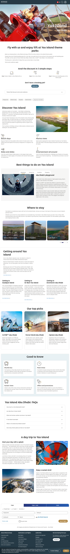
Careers (2, 539)
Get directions (6, 275)
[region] (35, 551)
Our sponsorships (4, 541)
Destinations (21, 537)
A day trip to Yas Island (38, 99)
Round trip (6, 509)
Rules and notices (39, 546)
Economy (21, 509)
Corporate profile (4, 535)
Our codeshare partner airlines (7, 543)
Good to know (28, 99)
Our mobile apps (39, 541)
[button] (58, 2)
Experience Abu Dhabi (23, 544)
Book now (35, 86)
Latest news (3, 537)
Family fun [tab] (31, 172)
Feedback (56, 539)
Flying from (6, 512)
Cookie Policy (19, 550)
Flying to (39, 512)
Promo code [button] (5, 521)
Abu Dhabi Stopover (22, 546)
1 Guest (14, 509)
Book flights (20, 535)
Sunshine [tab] (39, 172)
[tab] (12, 505)
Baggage (37, 537)
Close (66, 550)
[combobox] (6, 509)
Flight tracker (21, 541)
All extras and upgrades (40, 535)
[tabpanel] (35, 187)
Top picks (21, 99)
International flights (22, 539)
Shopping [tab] (47, 172)
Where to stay (13, 99)
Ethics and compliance (6, 544)
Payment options (39, 539)
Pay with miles (24, 521)
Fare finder (20, 543)
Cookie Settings (54, 550)
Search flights (63, 521)
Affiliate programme (40, 544)
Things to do (5, 99)
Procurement (38, 543)
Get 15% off (63, 35)
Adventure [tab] (23, 172)
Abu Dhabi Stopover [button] (43, 517)
